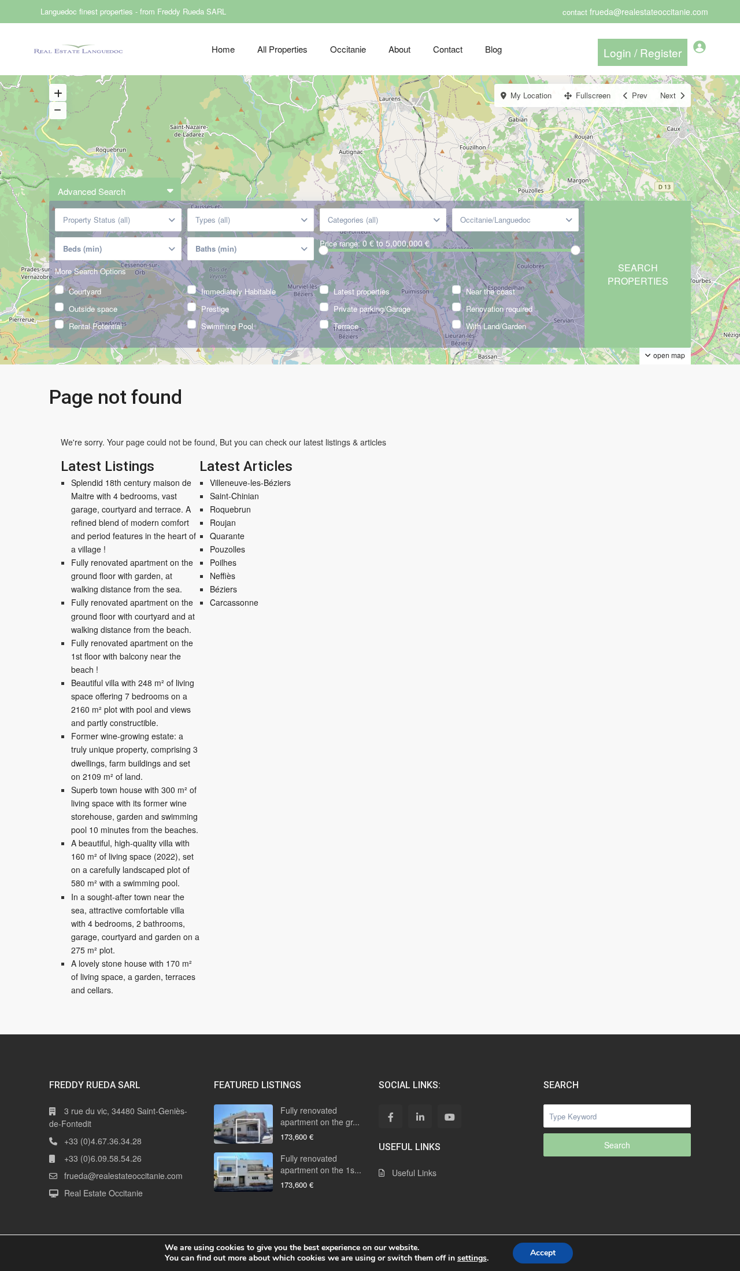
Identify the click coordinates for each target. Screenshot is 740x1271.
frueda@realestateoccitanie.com (123, 1175)
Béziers (223, 589)
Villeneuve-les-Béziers (250, 482)
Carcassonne (234, 602)
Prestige (215, 307)
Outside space (93, 307)
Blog (493, 49)
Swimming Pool (227, 325)
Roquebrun (230, 509)
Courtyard (85, 290)
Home (223, 49)
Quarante (227, 535)
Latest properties (362, 290)
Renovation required (499, 307)
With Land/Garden (496, 325)
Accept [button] (543, 1252)
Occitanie (348, 49)
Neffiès (222, 575)
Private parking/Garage (372, 307)
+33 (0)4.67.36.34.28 (103, 1141)
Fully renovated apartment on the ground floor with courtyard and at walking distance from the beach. (133, 615)
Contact (447, 49)
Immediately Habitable (238, 290)
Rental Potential (95, 325)
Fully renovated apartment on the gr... (320, 1116)
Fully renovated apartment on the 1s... (320, 1164)
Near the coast (490, 290)
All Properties (282, 49)
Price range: (340, 243)
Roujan (223, 522)
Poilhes (223, 562)
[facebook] (390, 1116)
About (399, 49)
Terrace (346, 325)
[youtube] (449, 1116)
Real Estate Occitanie (103, 1193)
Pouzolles (227, 549)
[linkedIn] (420, 1116)
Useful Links (414, 1172)
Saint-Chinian (234, 496)
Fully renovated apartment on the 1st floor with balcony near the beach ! (132, 656)
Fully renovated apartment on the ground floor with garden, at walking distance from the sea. (132, 576)
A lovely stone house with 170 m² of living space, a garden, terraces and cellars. (133, 976)
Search (617, 1145)
